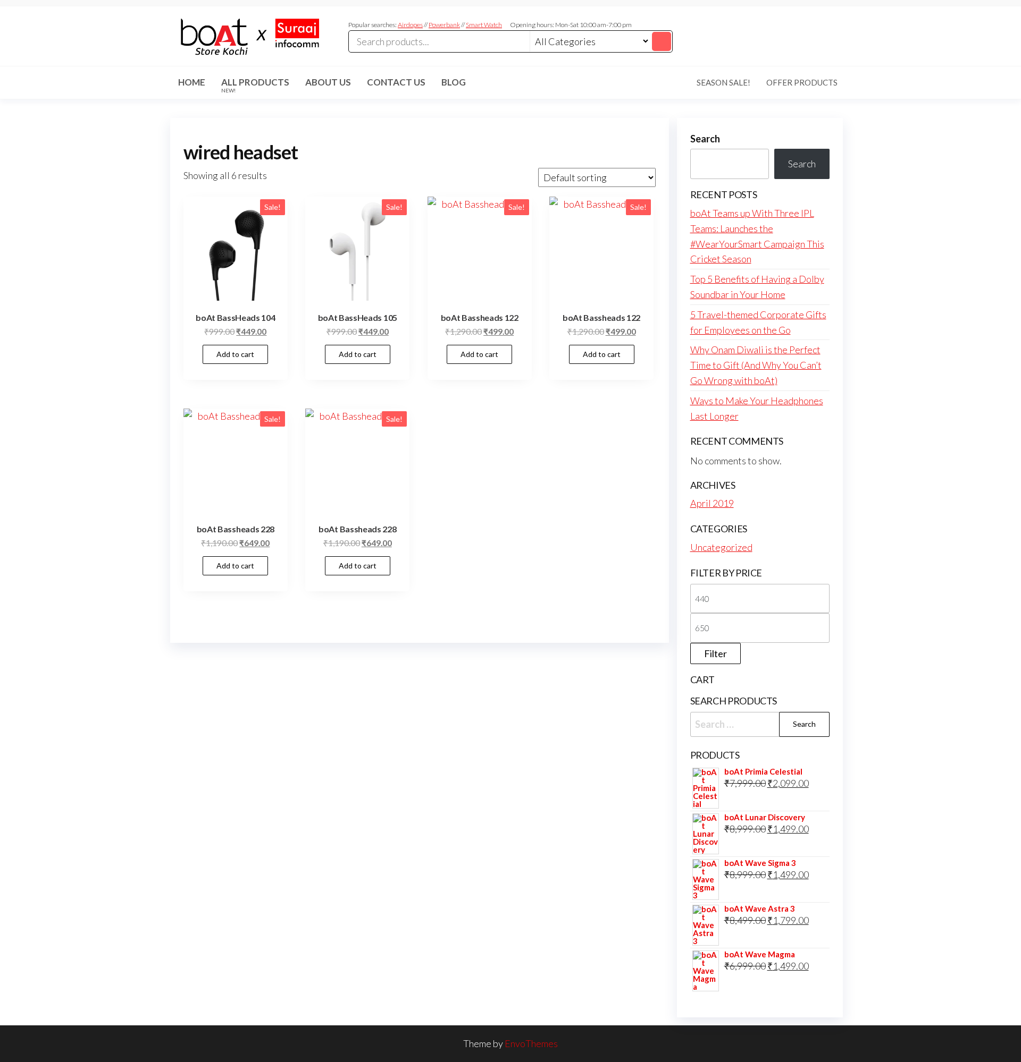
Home (191, 82)
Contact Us (396, 82)
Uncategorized (721, 547)
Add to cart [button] (235, 354)
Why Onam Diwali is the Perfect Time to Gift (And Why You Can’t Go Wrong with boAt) (756, 365)
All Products (255, 85)
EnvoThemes (531, 1043)
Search (705, 139)
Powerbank (444, 25)
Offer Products (802, 82)
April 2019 (712, 503)
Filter (715, 653)
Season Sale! (723, 82)
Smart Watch (484, 25)
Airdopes (410, 25)
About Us (328, 82)
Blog (453, 82)
